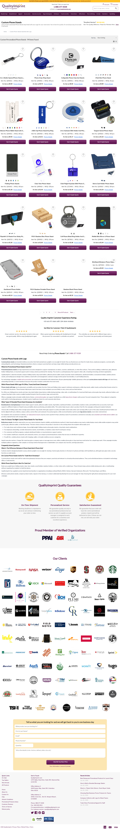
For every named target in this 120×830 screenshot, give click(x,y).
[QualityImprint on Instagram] (43, 813)
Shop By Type (4, 14)
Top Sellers (5, 780)
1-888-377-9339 (60, 7)
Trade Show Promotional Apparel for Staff (92, 803)
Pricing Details (17, 84)
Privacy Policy (16, 827)
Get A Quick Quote (42, 89)
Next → (72, 312)
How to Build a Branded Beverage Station (92, 783)
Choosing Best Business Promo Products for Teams (95, 793)
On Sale (98, 14)
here (117, 24)
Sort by (93, 38)
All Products (5, 785)
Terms (31, 827)
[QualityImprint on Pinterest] (39, 813)
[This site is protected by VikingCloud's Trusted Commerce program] (49, 819)
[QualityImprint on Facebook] (36, 813)
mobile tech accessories (24, 379)
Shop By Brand (12, 14)
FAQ (3, 797)
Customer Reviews (7, 804)
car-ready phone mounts (33, 414)
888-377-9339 (40, 803)
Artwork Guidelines (7, 799)
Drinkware (56, 14)
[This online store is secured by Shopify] (37, 819)
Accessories (27, 14)
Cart (117, 17)
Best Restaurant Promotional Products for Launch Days (96, 778)
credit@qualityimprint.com (52, 807)
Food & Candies (65, 14)
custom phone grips (40, 397)
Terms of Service (7, 806)
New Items (105, 14)
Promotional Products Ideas (10, 802)
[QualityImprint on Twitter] (32, 813)
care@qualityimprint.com (64, 9)
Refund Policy (25, 827)
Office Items (82, 14)
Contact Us (5, 794)
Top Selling (112, 14)
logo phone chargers (72, 397)
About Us (4, 792)
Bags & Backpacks (47, 14)
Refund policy (6, 809)
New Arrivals (5, 782)
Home (3, 789)
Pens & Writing (91, 14)
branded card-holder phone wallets (105, 414)
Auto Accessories (36, 14)
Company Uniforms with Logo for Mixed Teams (94, 798)
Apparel (20, 14)
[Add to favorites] (23, 49)
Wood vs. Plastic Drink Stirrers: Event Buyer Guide (95, 788)
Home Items (74, 14)
